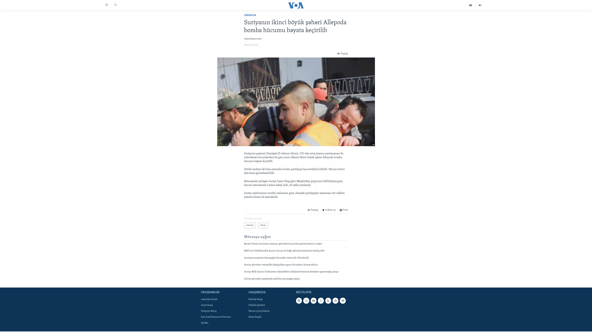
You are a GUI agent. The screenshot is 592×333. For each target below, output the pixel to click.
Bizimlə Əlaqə (256, 299)
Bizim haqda (255, 317)
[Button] (342, 54)
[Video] (480, 5)
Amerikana (207, 305)
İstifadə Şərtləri (257, 305)
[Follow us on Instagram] (306, 301)
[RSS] (328, 301)
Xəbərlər (250, 15)
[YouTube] (470, 5)
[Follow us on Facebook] (299, 301)
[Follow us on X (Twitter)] (321, 301)
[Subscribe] (343, 301)
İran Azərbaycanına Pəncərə (216, 317)
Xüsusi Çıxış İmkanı (259, 311)
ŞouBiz (204, 323)
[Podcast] (335, 301)
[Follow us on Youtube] (314, 301)
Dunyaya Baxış (209, 311)
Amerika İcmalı (209, 299)
